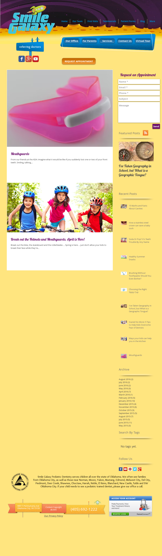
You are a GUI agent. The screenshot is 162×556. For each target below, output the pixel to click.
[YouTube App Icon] (35, 59)
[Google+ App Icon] (28, 59)
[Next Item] (148, 151)
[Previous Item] (123, 151)
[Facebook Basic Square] (120, 469)
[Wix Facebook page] (22, 59)
